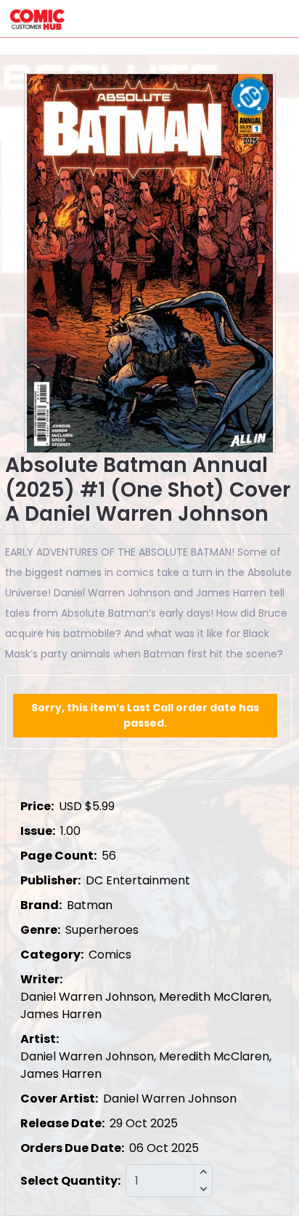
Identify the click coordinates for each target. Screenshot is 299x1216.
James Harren (61, 1014)
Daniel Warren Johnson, (88, 996)
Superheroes (102, 929)
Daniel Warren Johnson (170, 1098)
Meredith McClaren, (215, 996)
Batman (89, 905)
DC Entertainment (138, 880)
